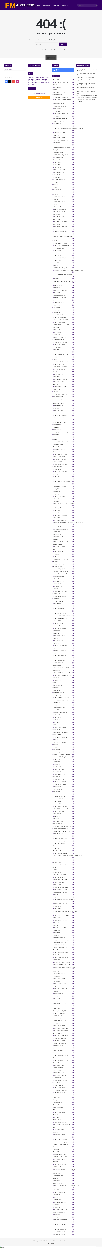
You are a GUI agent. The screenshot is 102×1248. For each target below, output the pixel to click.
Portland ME (56, 954)
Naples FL (55, 744)
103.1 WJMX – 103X (59, 437)
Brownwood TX (57, 189)
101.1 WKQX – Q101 (59, 248)
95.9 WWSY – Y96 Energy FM (62, 1124)
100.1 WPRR (57, 108)
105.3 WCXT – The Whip (60, 471)
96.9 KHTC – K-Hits (59, 945)
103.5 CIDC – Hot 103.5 (60, 1139)
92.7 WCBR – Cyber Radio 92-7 (64, 274)
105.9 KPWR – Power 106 (61, 618)
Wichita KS (56, 1204)
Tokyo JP (55, 1127)
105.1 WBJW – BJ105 (60, 841)
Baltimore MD (56, 164)
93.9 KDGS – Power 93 (60, 1209)
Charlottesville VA (57, 229)
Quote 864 (57, 499)
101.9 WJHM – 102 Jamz (60, 838)
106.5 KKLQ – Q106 (59, 1025)
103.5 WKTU (57, 804)
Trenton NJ (56, 1147)
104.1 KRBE (57, 517)
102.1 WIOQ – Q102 (59, 882)
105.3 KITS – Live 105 (60, 1038)
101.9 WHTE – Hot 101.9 (60, 231)
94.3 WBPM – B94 (59, 576)
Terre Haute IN (57, 1119)
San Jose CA (56, 1048)
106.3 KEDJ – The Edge (60, 920)
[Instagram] (11, 78)
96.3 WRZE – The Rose (60, 202)
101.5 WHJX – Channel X (60, 536)
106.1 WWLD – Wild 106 (60, 1112)
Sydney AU (56, 1100)
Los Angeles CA (57, 606)
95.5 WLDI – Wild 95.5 (60, 1202)
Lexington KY (56, 593)
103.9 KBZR (57, 906)
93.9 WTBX (57, 491)
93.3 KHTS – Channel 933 (61, 1030)
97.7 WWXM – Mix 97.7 (60, 742)
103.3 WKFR (57, 556)
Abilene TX (56, 79)
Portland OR (56, 971)
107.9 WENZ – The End (60, 322)
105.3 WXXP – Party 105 (60, 757)
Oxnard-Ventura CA (58, 846)
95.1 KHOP (57, 690)
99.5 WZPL (57, 532)
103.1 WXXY (57, 250)
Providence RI (56, 981)
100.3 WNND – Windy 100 (61, 243)
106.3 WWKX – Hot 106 (60, 983)
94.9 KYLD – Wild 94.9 (60, 1043)
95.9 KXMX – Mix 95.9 (60, 833)
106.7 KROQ (57, 621)
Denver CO (56, 359)
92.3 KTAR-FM (58, 930)
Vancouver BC (56, 1173)
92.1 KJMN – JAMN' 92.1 (60, 367)
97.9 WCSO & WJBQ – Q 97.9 (62, 962)
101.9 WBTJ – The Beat (60, 1232)
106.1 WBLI (57, 759)
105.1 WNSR (57, 813)
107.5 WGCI (57, 260)
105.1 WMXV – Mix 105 (60, 811)
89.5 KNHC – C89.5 (59, 1065)
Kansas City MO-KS (58, 566)
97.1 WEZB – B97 (58, 789)
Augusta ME (56, 145)
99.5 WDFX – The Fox (60, 381)
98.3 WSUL (57, 722)
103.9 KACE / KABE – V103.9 (62, 616)
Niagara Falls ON (57, 823)
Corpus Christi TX (57, 334)
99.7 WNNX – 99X (59, 121)
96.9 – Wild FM (58, 1102)
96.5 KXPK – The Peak (60, 369)
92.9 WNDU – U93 (59, 1072)
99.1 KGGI (57, 998)
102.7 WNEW (57, 801)
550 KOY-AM (58, 922)
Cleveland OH (56, 312)
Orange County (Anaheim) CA (60, 828)
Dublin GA (55, 384)
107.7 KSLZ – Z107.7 (59, 1092)
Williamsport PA (57, 1217)
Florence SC (56, 434)
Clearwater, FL (57, 307)
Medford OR (56, 648)
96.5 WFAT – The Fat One (61, 559)
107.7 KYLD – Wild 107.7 (60, 1040)
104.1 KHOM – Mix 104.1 (60, 781)
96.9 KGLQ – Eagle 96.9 (60, 942)
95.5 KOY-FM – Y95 (59, 937)
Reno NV (55, 986)
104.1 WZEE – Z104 (59, 635)
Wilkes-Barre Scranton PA (59, 1212)
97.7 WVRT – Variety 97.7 (60, 1219)
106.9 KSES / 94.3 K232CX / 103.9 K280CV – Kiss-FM (68, 856)
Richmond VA (56, 991)
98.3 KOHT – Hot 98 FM (60, 1159)
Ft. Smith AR (56, 446)
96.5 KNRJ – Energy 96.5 (61, 520)
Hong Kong (56, 493)
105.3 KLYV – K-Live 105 (60, 394)
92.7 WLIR (57, 764)
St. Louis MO (56, 1082)
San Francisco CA (57, 1033)
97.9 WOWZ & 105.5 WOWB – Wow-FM (64, 1169)
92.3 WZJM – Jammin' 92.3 (61, 325)
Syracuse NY (56, 1105)
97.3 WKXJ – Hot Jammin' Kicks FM (63, 236)
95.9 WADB (57, 705)
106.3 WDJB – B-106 (59, 456)
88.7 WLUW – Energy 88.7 (61, 268)
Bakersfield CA (57, 159)
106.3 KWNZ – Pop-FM (60, 988)
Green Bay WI (56, 474)
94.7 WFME (57, 816)
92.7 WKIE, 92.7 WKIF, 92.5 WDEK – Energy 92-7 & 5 (68, 270)
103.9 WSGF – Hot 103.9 (61, 1060)
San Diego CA (56, 1023)
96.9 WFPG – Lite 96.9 (60, 137)
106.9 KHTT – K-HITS (60, 1164)
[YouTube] (9, 78)
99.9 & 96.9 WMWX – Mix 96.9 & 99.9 (64, 967)
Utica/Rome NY (57, 1166)
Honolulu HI (56, 501)
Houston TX (56, 512)
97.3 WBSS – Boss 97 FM (61, 140)
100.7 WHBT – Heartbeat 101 (62, 673)
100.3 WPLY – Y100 (59, 877)
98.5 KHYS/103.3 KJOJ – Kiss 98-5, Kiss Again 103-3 (68, 522)
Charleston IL (56, 219)
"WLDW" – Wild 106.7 (60, 875)
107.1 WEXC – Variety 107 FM (62, 481)
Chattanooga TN (57, 234)
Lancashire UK (57, 583)
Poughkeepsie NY (57, 976)
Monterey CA (56, 714)
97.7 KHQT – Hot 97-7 (60, 1050)
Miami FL (55, 658)
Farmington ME (57, 424)
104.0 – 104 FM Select (60, 496)
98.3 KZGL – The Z (59, 640)
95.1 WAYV (57, 135)
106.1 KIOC (57, 182)
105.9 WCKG (57, 255)
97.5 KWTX (57, 1180)
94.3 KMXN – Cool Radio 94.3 (62, 831)
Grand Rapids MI (57, 466)
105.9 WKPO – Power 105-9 (61, 541)
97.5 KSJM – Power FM (60, 1157)
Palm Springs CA (57, 850)
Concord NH (56, 327)
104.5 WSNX (57, 469)
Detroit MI (55, 371)
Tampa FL (55, 1114)
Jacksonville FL (57, 534)
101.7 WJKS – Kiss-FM (60, 1224)
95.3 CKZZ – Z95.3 (59, 1176)
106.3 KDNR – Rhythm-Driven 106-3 (63, 99)
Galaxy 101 (57, 187)
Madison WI (56, 633)
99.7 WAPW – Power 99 (60, 118)
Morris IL (55, 724)
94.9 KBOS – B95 (59, 444)
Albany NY (55, 89)
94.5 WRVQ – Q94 (59, 993)
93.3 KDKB (57, 932)
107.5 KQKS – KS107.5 (60, 364)
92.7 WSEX (57, 278)
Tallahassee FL (57, 1109)
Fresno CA (55, 439)
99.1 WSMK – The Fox (60, 1075)
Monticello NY (56, 719)
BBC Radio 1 (57, 603)
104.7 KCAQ (57, 848)
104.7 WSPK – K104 (59, 978)
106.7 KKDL (57, 347)
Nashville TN (56, 749)
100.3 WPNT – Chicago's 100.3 (62, 245)
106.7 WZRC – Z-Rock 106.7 (61, 258)
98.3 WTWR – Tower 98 (60, 712)
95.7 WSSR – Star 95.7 (60, 310)
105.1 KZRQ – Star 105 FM (61, 97)
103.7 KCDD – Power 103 (61, 82)
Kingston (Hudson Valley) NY (60, 573)
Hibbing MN (56, 489)
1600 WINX (57, 1195)
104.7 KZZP (57, 917)
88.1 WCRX (57, 265)
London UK (56, 598)
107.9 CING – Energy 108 (61, 1142)
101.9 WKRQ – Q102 (59, 302)
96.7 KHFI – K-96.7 (59, 157)
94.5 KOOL (57, 935)
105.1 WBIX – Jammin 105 (61, 809)
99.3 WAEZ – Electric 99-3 (61, 546)
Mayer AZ (55, 638)
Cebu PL (55, 204)
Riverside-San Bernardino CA (60, 996)
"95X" (55, 794)
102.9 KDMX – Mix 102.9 (60, 342)
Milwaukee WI (56, 670)
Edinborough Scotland (58, 403)
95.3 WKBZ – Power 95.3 (61, 732)
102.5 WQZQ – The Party (61, 752)
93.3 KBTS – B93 (58, 152)
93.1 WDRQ (57, 376)
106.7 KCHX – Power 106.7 (61, 668)
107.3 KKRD (57, 1207)
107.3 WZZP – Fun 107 (60, 132)
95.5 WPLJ (57, 818)
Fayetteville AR (57, 429)
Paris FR (55, 867)
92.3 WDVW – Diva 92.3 (60, 786)
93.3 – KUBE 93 (58, 1067)
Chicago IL (56, 240)
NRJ (55, 870)
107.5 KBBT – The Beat (60, 974)
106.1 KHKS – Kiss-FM (60, 344)
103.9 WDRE (57, 884)
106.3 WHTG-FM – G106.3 (61, 697)
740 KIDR (56, 925)
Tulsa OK (55, 1161)
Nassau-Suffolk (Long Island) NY (61, 754)
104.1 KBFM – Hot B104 (60, 645)
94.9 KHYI (57, 349)
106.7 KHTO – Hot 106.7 (60, 1080)
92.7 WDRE (57, 762)
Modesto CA (56, 687)
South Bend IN (57, 1070)
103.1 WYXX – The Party (60, 727)
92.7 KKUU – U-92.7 (59, 860)
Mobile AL (55, 682)
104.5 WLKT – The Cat (60, 596)
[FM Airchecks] (20, 5)
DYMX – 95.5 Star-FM (60, 211)
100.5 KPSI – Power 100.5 (61, 853)
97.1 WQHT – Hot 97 (59, 821)
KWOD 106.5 (57, 1008)
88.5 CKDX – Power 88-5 (61, 1144)
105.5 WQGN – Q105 (60, 774)
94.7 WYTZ (57, 287)
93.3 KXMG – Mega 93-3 (61, 155)
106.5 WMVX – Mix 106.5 (61, 320)
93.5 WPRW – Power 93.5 (61, 747)
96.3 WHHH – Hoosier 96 (61, 529)
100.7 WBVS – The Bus (60, 551)
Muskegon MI (56, 729)
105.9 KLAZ (57, 510)
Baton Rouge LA (57, 174)
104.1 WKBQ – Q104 (59, 1085)
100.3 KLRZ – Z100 (59, 779)
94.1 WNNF (57, 305)
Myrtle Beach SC (57, 734)
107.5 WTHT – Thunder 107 (61, 957)
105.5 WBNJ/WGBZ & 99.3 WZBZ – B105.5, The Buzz (68, 128)
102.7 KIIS (57, 611)
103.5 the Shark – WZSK (60, 1013)
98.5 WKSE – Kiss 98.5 (60, 197)
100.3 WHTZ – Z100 (59, 799)
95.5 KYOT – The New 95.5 (61, 940)
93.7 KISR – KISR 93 (59, 449)
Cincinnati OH (56, 300)
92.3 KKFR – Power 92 (60, 927)
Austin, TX (55, 150)
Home (38, 5)
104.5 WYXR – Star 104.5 (61, 887)
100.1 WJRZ (57, 695)
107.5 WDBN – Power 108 (61, 386)
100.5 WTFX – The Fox (60, 628)
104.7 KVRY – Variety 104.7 (61, 915)
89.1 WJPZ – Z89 (58, 1107)
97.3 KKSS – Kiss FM (59, 103)
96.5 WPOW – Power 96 (60, 663)
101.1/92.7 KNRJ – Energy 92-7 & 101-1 (64, 899)
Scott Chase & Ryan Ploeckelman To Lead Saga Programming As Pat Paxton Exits (87, 79)
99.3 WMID (57, 142)
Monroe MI (56, 710)
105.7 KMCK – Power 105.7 (61, 432)
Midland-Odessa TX (58, 665)
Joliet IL (55, 549)
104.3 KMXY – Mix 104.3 (60, 464)
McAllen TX (56, 643)
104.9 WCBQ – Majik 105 (60, 1087)
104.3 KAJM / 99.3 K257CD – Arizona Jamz (66, 911)
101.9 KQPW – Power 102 (61, 442)
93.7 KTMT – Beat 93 (60, 650)
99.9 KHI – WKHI (58, 1016)
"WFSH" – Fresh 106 (59, 796)
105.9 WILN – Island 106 (60, 865)
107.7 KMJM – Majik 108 (60, 1090)
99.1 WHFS (57, 1197)
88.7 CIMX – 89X (58, 374)
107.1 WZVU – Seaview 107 (61, 700)
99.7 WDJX (57, 630)
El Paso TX (56, 413)
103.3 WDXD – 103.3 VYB (61, 354)
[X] (7, 78)
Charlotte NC (56, 224)
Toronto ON (56, 1137)
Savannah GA (56, 1058)
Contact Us (65, 5)
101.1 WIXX (57, 476)
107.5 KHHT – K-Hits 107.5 (61, 362)
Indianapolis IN (57, 527)
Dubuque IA (56, 391)
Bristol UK (55, 184)
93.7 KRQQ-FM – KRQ (60, 1154)
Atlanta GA (56, 116)
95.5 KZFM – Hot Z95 (60, 337)
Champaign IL (56, 214)
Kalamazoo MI (56, 554)
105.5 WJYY (57, 329)
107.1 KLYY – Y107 (59, 623)
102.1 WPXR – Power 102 (61, 113)
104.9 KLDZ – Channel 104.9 (61, 1035)
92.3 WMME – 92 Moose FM (62, 147)
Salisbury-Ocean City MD (59, 1011)
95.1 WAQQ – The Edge (60, 226)
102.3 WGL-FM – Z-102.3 (61, 454)
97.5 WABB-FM (58, 685)
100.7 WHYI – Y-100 (59, 660)
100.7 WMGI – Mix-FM (60, 1122)
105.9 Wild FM (58, 207)
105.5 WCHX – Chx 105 (60, 591)
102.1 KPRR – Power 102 (60, 415)
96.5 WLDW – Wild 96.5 (60, 892)
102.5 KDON (57, 717)
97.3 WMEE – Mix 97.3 (60, 459)
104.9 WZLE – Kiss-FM (60, 317)
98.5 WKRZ (57, 1214)
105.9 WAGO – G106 (59, 253)
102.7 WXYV (57, 167)
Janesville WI (56, 539)
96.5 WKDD (57, 87)
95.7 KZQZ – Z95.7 (59, 1045)
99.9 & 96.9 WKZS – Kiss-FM (62, 964)
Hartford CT (56, 484)
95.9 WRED (57, 959)
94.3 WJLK (57, 702)
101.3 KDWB (57, 680)
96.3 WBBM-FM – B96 (60, 295)
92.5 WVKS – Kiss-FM (60, 1134)
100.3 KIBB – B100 (59, 608)
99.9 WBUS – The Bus (60, 564)
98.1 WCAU (57, 894)
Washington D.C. (57, 1183)
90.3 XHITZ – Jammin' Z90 (61, 1028)
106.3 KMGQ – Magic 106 (61, 1055)
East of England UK (58, 396)
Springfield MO (57, 1077)
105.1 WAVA (57, 1190)
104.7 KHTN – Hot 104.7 (60, 655)
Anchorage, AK (57, 111)
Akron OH (55, 84)
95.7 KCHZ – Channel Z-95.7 (61, 571)
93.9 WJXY (57, 739)
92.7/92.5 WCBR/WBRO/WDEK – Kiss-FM (65, 281)
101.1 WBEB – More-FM (60, 879)
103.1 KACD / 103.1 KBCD (61, 613)
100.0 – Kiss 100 (58, 601)
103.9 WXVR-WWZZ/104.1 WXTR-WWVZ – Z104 (67, 1185)
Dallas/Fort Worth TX (58, 339)
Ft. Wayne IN (56, 451)
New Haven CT (57, 766)
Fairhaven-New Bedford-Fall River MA (63, 418)
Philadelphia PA (57, 872)
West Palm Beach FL (58, 1199)
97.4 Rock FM (58, 586)
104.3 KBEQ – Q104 (59, 569)
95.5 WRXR (57, 292)
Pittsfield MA (56, 950)
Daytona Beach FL (58, 352)
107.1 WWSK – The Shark (60, 737)
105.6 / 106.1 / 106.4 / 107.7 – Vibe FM (64, 399)
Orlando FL (56, 836)
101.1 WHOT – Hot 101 (60, 1229)
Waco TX (55, 1178)
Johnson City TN (57, 544)
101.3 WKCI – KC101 (59, 769)
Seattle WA (56, 1062)
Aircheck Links (55, 5)
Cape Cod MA (56, 199)
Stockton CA (56, 1095)
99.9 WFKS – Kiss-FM (60, 357)
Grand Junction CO (58, 461)
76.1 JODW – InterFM (60, 1129)
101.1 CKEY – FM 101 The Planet (62, 826)
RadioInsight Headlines (83, 65)
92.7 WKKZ (57, 389)
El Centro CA (56, 408)
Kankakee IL (56, 561)
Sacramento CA (57, 1006)
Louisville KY (56, 625)
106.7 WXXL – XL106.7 (60, 843)
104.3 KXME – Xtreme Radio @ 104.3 (64, 503)
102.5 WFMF (57, 177)
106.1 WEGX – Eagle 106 (60, 889)
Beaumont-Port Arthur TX (59, 179)
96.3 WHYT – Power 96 (60, 379)
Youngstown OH (57, 1227)
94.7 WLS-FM (58, 285)
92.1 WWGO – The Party (60, 221)
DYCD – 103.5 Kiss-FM (60, 209)
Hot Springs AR (57, 508)
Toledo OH (55, 1132)
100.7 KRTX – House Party (61, 515)
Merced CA (56, 653)
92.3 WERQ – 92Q (59, 172)
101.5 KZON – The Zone (60, 903)
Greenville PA (56, 479)
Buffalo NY (56, 194)
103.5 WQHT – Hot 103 (60, 806)
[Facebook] (5, 78)
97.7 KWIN (57, 1097)
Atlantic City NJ (57, 123)
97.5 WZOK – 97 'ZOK (60, 1003)
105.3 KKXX (57, 162)
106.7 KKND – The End (60, 784)
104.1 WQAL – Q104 (59, 315)
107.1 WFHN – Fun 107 (60, 422)
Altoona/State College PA (59, 106)
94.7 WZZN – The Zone (60, 290)
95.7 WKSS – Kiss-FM (60, 486)
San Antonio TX (57, 1018)
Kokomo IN (56, 578)
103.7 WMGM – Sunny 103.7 (61, 126)
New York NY (56, 791)
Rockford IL (56, 1001)
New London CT (57, 771)
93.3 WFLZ (57, 1117)
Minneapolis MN (57, 677)
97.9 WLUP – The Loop (60, 297)
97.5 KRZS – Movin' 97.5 (60, 947)
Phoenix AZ (56, 897)
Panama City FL (57, 862)
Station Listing (46, 5)
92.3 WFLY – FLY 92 (59, 92)
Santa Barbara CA (57, 1053)
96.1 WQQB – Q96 (59, 216)
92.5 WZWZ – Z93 (59, 581)
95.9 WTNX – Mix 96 (59, 1234)
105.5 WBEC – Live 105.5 (61, 952)
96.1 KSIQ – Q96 (58, 410)
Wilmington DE (57, 1222)
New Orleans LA (57, 776)
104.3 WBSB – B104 (59, 169)
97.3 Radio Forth (58, 405)
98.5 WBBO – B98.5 (59, 707)
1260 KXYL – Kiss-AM (60, 192)
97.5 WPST (57, 1149)
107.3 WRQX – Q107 (59, 1192)
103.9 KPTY (57, 908)
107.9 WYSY (57, 263)
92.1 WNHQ (57, 332)
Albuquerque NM (57, 94)
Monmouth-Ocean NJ (58, 692)
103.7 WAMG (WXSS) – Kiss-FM (62, 675)
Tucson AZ (56, 1152)
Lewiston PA (56, 588)
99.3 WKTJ (57, 427)
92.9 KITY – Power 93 (60, 1021)
